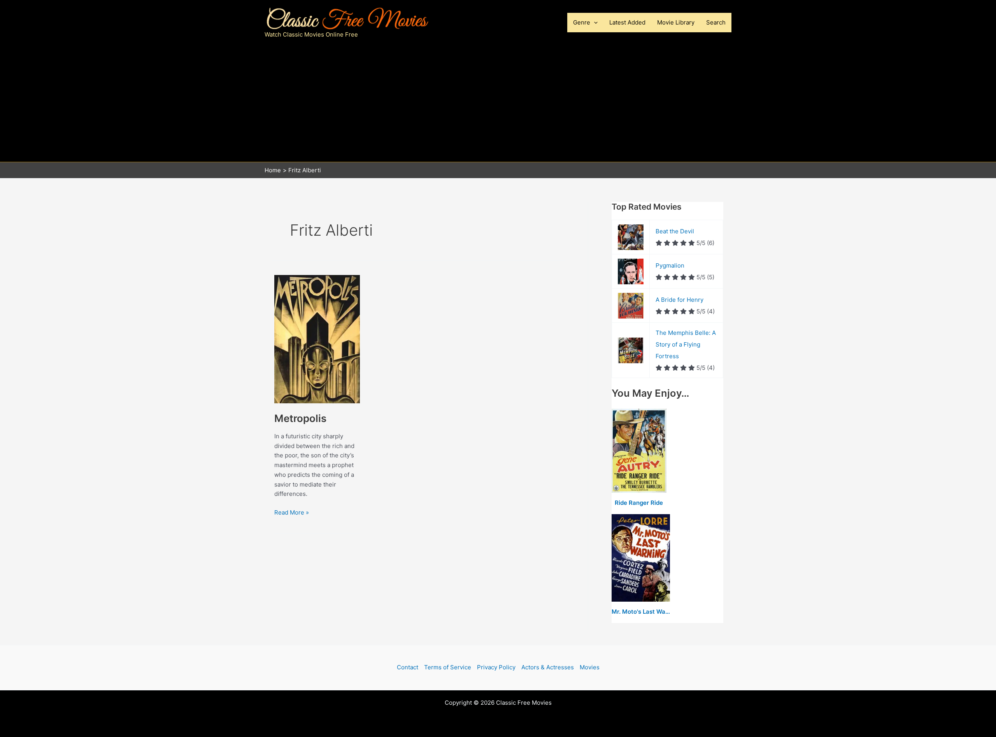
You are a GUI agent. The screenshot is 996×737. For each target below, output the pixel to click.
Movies (590, 667)
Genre (581, 22)
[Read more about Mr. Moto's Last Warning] (641, 558)
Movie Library (675, 22)
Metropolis (300, 418)
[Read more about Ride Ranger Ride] (639, 451)
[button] (594, 22)
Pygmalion (670, 265)
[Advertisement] (498, 103)
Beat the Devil (675, 231)
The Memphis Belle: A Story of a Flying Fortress (686, 344)
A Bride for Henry (679, 299)
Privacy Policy (496, 667)
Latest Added (627, 22)
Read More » (291, 512)
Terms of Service (447, 667)
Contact (407, 667)
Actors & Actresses (547, 667)
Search (716, 22)
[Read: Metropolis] (317, 338)
